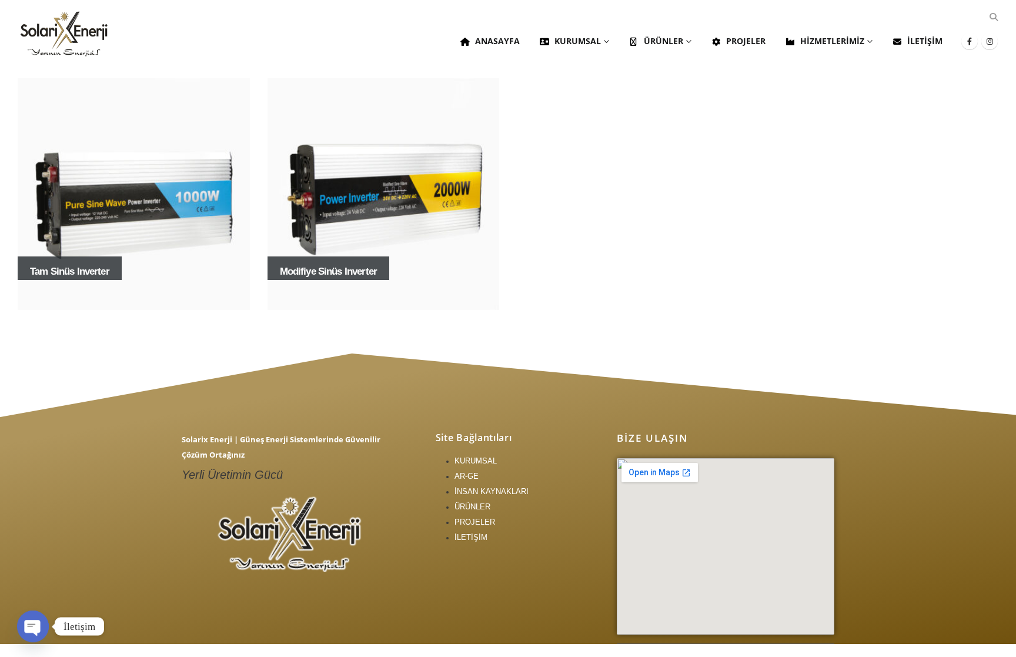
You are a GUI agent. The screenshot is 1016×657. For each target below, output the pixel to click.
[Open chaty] (33, 626)
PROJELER (474, 522)
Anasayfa (497, 40)
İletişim (925, 40)
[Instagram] (989, 41)
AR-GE (466, 476)
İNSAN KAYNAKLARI (491, 491)
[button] (993, 17)
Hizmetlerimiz (832, 40)
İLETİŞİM (470, 537)
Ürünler (663, 40)
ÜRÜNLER (472, 506)
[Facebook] (969, 41)
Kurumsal (577, 40)
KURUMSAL (475, 460)
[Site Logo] (65, 33)
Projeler (746, 40)
